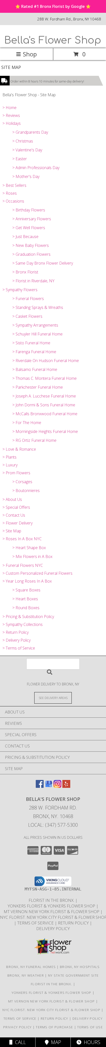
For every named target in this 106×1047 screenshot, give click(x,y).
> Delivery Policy (16, 640)
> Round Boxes (25, 607)
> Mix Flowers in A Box (32, 556)
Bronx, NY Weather (25, 975)
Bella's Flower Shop (52, 40)
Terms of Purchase (54, 1027)
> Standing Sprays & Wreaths (37, 307)
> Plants (9, 457)
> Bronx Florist (25, 272)
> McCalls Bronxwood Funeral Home (44, 413)
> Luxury (10, 465)
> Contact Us (13, 515)
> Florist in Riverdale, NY (33, 281)
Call (19, 1042)
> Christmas (22, 141)
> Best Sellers (14, 185)
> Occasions (13, 201)
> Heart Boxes (25, 599)
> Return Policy (15, 632)
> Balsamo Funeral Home (34, 369)
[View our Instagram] (57, 786)
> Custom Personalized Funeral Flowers (37, 573)
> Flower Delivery (17, 523)
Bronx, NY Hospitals (80, 967)
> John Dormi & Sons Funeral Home (43, 405)
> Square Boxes (26, 590)
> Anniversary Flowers (31, 219)
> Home (9, 107)
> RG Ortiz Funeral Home (34, 440)
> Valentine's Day (27, 150)
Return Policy (74, 923)
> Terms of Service (18, 648)
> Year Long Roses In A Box (27, 581)
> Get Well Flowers (28, 227)
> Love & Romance (19, 449)
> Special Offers (16, 507)
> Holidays (11, 123)
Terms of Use (90, 1027)
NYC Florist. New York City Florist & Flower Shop (51, 1010)
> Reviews (11, 115)
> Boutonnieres (26, 490)
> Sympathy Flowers (19, 289)
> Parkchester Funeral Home (37, 387)
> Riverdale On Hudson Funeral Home (45, 360)
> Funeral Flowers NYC (22, 565)
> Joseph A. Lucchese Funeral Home (44, 396)
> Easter (19, 158)
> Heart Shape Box (29, 547)
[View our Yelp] (66, 786)
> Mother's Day (25, 176)
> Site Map (11, 531)
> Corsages (22, 481)
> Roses (9, 193)
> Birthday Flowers (28, 210)
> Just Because (25, 236)
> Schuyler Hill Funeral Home (37, 334)
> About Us (12, 499)
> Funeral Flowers (28, 298)
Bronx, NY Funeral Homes (31, 967)
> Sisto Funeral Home (31, 343)
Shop (30, 54)
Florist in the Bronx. (52, 900)
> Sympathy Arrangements (35, 325)
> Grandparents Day (30, 132)
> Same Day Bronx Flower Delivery (42, 263)
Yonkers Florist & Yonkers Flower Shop (52, 906)
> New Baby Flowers (30, 245)
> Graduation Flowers (31, 254)
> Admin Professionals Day (35, 167)
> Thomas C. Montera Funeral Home (44, 378)
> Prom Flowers (16, 473)
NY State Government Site (73, 975)
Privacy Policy (17, 1027)
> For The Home (26, 422)
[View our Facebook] (40, 786)
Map (55, 1042)
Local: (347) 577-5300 (53, 825)
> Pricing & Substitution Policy (28, 616)
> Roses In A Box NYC (22, 538)
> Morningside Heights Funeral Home (45, 431)
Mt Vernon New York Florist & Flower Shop (52, 911)
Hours (90, 1042)
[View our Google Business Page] (49, 786)
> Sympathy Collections (22, 624)
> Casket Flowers (27, 316)
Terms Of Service (36, 923)
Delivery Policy (53, 928)
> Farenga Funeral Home (34, 351)
